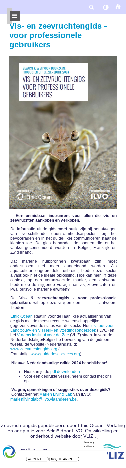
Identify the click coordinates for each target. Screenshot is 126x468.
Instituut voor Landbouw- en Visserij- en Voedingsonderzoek (62, 328)
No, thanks (61, 459)
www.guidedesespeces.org (55, 354)
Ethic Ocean (21, 316)
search (91, 7)
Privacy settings (89, 444)
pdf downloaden (65, 371)
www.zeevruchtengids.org (33, 349)
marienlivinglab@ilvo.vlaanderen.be (43, 399)
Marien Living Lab (55, 394)
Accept (35, 459)
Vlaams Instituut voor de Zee (43, 335)
